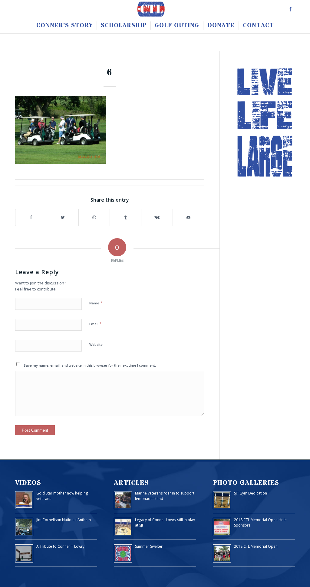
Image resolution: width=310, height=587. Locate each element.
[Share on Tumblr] (125, 217)
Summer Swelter (149, 546)
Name (95, 303)
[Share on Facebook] (31, 217)
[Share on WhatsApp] (94, 217)
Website (96, 344)
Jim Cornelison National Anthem (63, 519)
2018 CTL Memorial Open (256, 546)
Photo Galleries (246, 483)
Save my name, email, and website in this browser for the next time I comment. (90, 365)
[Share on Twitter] (62, 217)
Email (95, 323)
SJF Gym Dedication (250, 493)
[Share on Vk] (157, 217)
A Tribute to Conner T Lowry (60, 546)
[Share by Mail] (188, 217)
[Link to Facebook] (290, 9)
